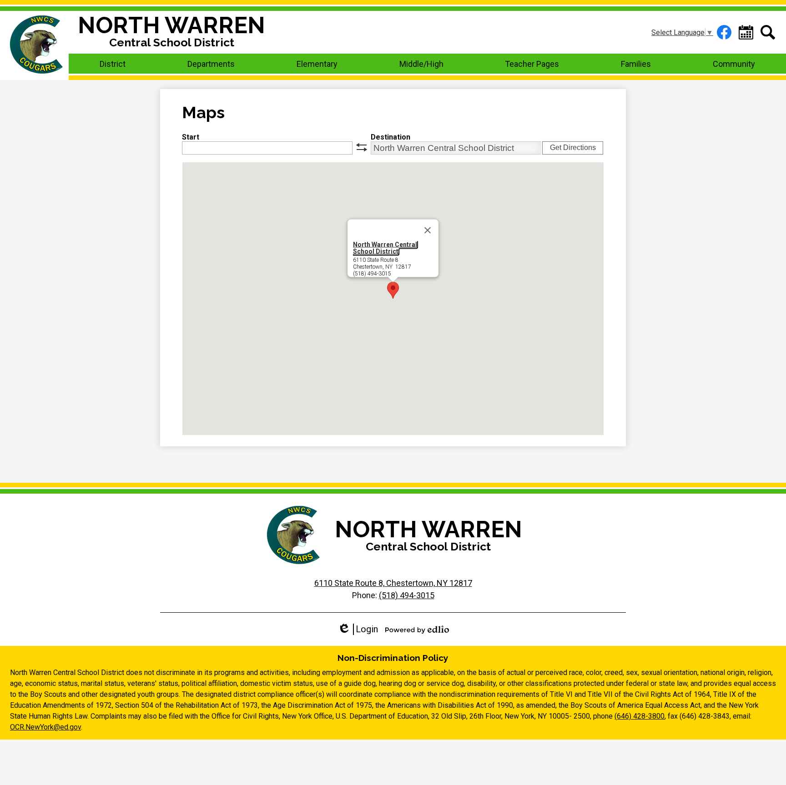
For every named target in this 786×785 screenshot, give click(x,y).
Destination (390, 137)
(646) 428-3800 (640, 716)
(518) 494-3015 (406, 595)
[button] (112, 64)
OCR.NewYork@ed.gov (45, 727)
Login (358, 629)
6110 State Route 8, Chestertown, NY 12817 (393, 583)
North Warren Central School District (385, 248)
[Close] (427, 230)
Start (190, 137)
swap (361, 147)
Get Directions (573, 147)
